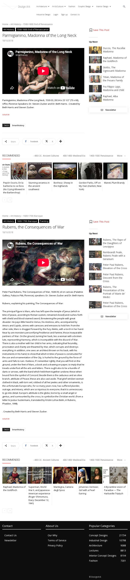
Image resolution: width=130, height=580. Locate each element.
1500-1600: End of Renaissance (38, 24)
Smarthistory (18, 125)
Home (5, 24)
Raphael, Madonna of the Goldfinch (115, 59)
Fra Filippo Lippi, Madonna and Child (113, 88)
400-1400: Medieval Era (74, 155)
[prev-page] (4, 200)
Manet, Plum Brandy (114, 182)
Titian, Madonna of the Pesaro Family (113, 78)
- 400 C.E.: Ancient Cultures (46, 155)
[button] (124, 6)
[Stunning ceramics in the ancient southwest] (40, 171)
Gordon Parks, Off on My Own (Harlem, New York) (90, 186)
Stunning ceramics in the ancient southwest (39, 186)
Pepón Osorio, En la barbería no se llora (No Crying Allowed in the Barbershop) (14, 187)
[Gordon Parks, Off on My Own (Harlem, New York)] (90, 171)
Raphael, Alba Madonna (110, 98)
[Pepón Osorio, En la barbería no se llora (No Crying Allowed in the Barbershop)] (14, 171)
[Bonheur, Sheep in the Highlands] (65, 171)
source (5, 114)
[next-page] (10, 200)
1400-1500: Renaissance (101, 155)
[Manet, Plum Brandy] (115, 171)
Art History (15, 24)
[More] (60, 141)
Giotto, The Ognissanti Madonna (114, 69)
